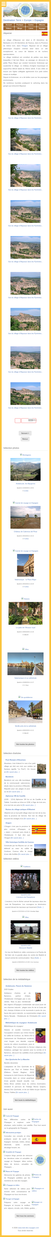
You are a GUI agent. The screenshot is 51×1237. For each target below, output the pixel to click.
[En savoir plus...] (13, 772)
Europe (28, 20)
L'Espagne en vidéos (12, 1185)
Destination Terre (12, 20)
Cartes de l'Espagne (12, 1116)
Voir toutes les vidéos (25, 970)
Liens (31, 28)
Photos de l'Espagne (12, 1171)
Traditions (26, 867)
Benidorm (9, 777)
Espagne (39, 20)
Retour (25, 439)
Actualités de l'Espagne (13, 1152)
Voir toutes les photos (25, 744)
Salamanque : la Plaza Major (25, 579)
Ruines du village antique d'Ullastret (20, 809)
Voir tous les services (25, 1216)
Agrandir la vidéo (26, 894)
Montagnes (27, 455)
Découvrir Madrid (25, 948)
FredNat (26, 538)
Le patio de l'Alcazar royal (25, 627)
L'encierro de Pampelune (25, 897)
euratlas (26, 490)
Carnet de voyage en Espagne (26, 503)
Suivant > (25, 433)
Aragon (25, 46)
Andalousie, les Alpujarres (25, 484)
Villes (27, 649)
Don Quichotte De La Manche (17, 1059)
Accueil (9, 25)
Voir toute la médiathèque (25, 1100)
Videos (9, 28)
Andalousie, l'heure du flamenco (19, 986)
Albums (42, 25)
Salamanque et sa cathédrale (25, 678)
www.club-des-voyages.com (28, 1228)
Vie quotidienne (26, 697)
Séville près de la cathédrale (25, 726)
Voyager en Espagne (12, 1199)
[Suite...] (40, 907)
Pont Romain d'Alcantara (16, 760)
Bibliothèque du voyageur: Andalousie (21, 1023)
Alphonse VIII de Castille (15, 796)
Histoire (27, 599)
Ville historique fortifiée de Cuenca (20, 842)
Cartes (31, 25)
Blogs (19, 28)
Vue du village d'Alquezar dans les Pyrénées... (25, 118)
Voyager (42, 28)
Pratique (19, 25)
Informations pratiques (13, 1132)
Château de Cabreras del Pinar (25, 532)
